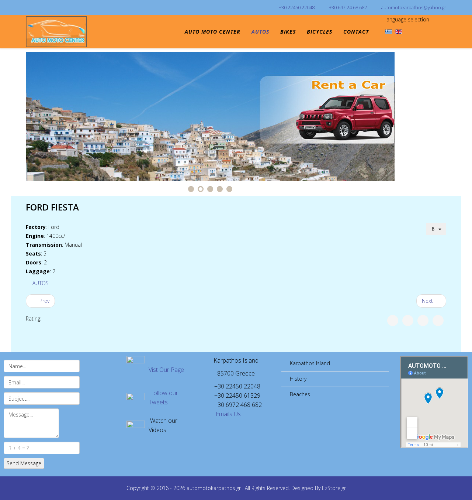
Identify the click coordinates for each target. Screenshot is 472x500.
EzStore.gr (334, 488)
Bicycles (319, 31)
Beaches (299, 394)
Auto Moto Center (212, 31)
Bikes (288, 31)
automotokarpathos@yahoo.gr (413, 7)
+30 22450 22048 (297, 7)
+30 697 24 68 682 (348, 7)
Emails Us (227, 414)
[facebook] (29, 7)
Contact (356, 31)
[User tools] (436, 229)
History (297, 378)
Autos (260, 31)
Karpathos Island (309, 363)
